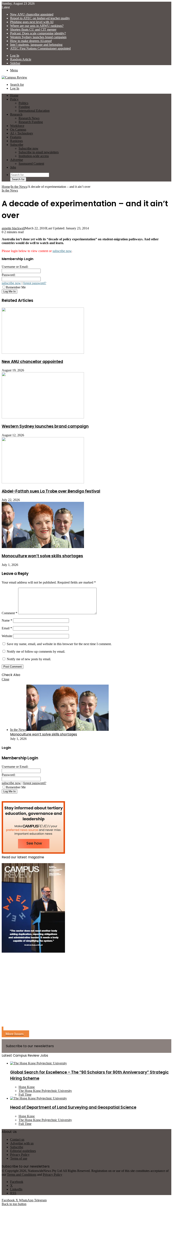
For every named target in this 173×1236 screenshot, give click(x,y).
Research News (29, 118)
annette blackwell (13, 228)
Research (16, 114)
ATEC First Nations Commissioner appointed (40, 48)
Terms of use (18, 1158)
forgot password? (34, 283)
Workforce (17, 126)
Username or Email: (15, 266)
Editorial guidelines (23, 1151)
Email (7, 628)
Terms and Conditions (21, 1174)
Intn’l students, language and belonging (36, 44)
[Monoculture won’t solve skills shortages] (43, 547)
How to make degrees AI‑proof (31, 41)
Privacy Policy (20, 1154)
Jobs (13, 167)
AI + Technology (21, 133)
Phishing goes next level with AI (31, 22)
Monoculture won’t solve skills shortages (42, 556)
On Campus (18, 129)
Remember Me (16, 287)
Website (7, 636)
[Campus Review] (14, 77)
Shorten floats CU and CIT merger (33, 29)
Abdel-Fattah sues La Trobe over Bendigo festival (51, 491)
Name (7, 620)
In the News (19, 186)
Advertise (16, 160)
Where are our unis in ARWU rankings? (37, 26)
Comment (9, 613)
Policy (14, 99)
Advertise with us (22, 1143)
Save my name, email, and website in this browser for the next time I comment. (59, 644)
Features (15, 137)
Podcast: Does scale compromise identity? (38, 33)
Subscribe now (28, 148)
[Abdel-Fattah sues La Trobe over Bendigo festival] (43, 482)
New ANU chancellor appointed (31, 14)
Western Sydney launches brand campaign (38, 37)
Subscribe (16, 144)
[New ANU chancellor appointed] (43, 352)
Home (6, 186)
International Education (34, 110)
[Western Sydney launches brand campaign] (43, 417)
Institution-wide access (34, 156)
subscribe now (62, 251)
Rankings (16, 141)
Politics (23, 103)
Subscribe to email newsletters (39, 152)
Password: (8, 275)
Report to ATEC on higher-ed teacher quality (40, 18)
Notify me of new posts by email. (29, 659)
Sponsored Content (31, 163)
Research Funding (31, 122)
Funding (24, 107)
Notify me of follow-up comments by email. (36, 651)
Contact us (17, 1139)
